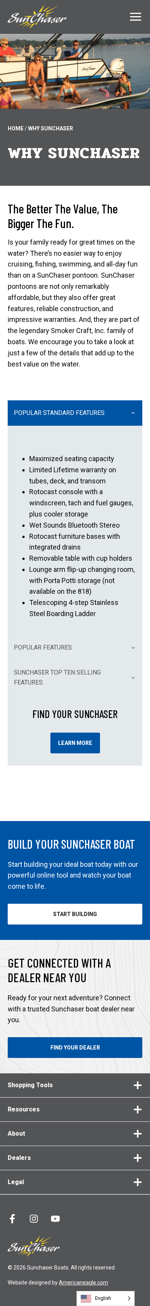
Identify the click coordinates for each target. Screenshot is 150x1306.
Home (15, 128)
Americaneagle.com (83, 1282)
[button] (75, 413)
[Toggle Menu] (135, 16)
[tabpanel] (75, 530)
